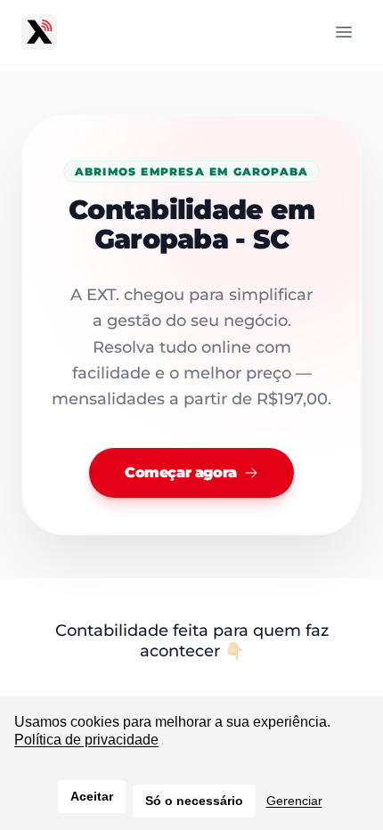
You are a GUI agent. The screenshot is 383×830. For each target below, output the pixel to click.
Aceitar (91, 796)
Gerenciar (294, 800)
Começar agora (181, 472)
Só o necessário (194, 800)
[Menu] (344, 32)
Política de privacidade (86, 739)
